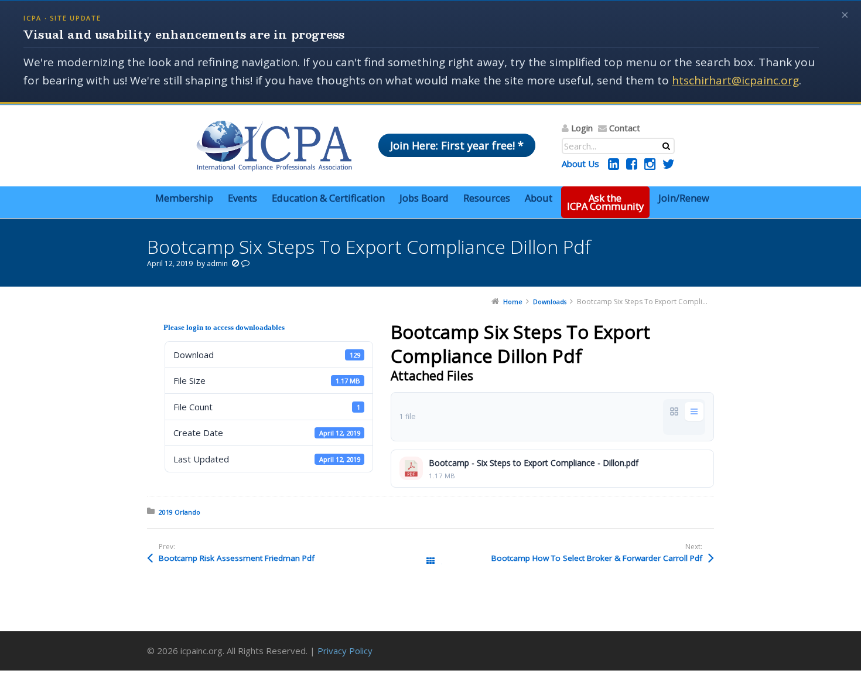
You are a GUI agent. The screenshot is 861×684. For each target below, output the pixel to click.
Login (582, 128)
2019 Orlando (179, 512)
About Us (580, 163)
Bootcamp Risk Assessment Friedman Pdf (237, 558)
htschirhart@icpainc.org (735, 80)
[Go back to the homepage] (274, 146)
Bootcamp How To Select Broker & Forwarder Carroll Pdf (596, 558)
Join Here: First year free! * (457, 145)
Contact (624, 128)
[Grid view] (674, 411)
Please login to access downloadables (224, 327)
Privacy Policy (345, 650)
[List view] (694, 411)
